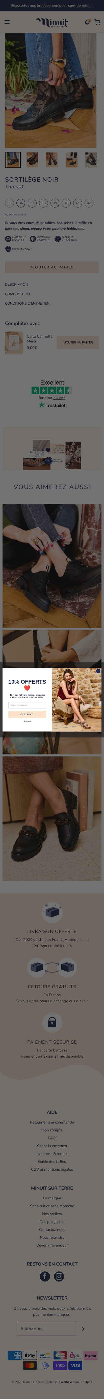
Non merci (27, 721)
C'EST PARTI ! (27, 714)
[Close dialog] (98, 671)
